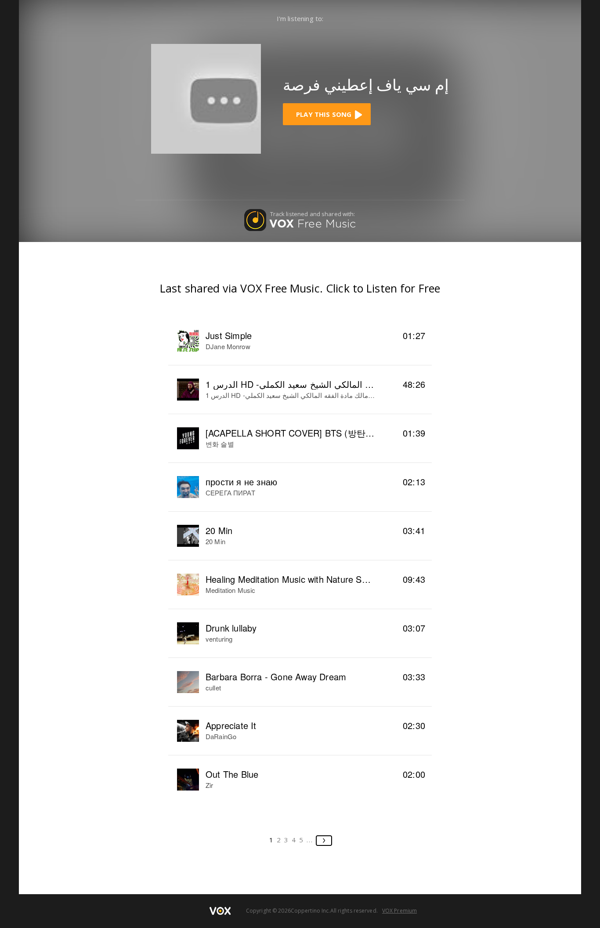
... (310, 839)
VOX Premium (399, 910)
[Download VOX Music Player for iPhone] (206, 98)
